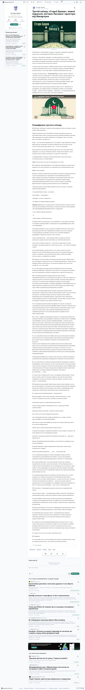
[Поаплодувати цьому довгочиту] (45, 554)
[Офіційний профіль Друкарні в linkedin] (83, 688)
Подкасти (39, 549)
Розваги (45, 549)
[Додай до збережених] (24, 35)
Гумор (49, 549)
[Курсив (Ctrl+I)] (32, 574)
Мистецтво (32, 549)
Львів (54, 549)
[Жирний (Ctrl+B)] (30, 574)
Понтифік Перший (16, 13)
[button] (61, 2)
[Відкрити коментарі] (51, 554)
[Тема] (77, 2)
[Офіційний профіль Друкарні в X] (81, 688)
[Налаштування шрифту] (75, 8)
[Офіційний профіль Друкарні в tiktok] (79, 688)
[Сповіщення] (61, 2)
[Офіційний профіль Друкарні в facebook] (77, 688)
